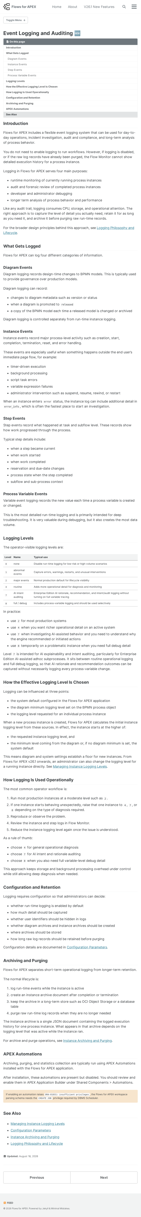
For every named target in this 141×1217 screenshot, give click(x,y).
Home (56, 7)
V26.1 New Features (99, 7)
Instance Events (17, 64)
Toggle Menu (14, 20)
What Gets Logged (17, 53)
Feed (9, 1202)
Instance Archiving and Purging (87, 1041)
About (72, 7)
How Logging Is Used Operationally (27, 92)
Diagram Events (17, 58)
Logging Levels (15, 81)
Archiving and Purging (19, 103)
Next (104, 1177)
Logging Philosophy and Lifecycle (37, 1144)
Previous (37, 1177)
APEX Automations (17, 108)
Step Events (15, 69)
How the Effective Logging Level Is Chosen (31, 86)
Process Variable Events (22, 75)
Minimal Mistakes (60, 1208)
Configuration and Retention (23, 97)
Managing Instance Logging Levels (80, 766)
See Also (11, 114)
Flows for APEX (24, 7)
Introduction (13, 47)
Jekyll (45, 1208)
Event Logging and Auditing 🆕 (42, 33)
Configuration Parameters (87, 947)
